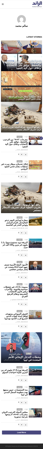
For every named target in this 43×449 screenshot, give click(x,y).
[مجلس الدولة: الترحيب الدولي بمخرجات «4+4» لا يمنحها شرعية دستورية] (35, 413)
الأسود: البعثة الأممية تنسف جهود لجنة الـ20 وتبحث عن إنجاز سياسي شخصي (16, 267)
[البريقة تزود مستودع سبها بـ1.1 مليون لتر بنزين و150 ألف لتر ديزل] (35, 243)
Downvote (22, 154)
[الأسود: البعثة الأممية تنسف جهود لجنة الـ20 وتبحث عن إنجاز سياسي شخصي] (35, 265)
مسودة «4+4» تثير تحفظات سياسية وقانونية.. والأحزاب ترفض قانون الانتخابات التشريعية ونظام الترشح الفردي (16, 292)
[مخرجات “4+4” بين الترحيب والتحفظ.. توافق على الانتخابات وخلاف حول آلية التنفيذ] (21, 55)
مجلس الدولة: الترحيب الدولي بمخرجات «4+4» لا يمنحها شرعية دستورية (15, 414)
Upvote (26, 154)
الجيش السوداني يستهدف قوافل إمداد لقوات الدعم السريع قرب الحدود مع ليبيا (16, 316)
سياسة (20, 137)
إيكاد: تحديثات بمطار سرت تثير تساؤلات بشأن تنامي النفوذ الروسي (14, 166)
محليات (28, 201)
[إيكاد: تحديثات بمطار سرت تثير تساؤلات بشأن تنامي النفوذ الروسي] (21, 86)
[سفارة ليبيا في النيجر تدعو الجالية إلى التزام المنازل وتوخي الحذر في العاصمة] (35, 221)
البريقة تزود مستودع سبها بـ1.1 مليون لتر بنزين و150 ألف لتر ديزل (14, 244)
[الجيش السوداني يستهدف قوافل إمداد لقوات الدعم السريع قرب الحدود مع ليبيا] (35, 314)
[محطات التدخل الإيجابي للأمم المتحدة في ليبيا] (21, 347)
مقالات (29, 353)
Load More (21, 432)
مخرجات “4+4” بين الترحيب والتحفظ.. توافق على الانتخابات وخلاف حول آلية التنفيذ (15, 143)
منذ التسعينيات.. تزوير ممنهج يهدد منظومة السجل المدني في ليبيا (15, 392)
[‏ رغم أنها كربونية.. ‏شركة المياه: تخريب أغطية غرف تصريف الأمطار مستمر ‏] (21, 117)
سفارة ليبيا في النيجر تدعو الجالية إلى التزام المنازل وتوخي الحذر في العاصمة (16, 222)
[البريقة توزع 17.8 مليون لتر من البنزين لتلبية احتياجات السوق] (35, 370)
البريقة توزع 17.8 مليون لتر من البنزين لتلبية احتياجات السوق (14, 371)
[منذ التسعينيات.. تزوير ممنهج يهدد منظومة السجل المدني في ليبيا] (35, 390)
